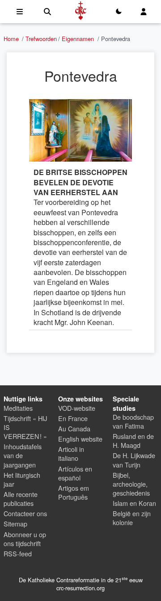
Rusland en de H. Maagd (133, 440)
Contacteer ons (25, 513)
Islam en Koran (134, 503)
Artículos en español (75, 473)
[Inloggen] (143, 11)
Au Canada (74, 428)
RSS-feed (18, 553)
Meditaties (18, 408)
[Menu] (19, 11)
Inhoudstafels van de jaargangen (23, 455)
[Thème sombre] (118, 11)
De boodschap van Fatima (133, 421)
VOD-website (76, 408)
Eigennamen (78, 38)
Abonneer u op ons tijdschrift (25, 539)
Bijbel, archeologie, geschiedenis (131, 483)
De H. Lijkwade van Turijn (134, 460)
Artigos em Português (73, 492)
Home (11, 38)
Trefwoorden (41, 38)
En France (73, 418)
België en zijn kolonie (132, 518)
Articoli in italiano (71, 453)
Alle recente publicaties (21, 498)
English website (80, 438)
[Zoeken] (47, 11)
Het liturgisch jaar (22, 479)
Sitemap (15, 523)
